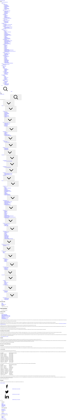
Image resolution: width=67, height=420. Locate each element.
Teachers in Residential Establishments (8, 238)
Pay (4, 30)
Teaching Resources (6, 217)
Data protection (6, 35)
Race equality (5, 53)
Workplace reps (6, 11)
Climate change (6, 42)
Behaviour (5, 45)
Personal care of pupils (6, 50)
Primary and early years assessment (8, 173)
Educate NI (5, 73)
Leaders (5, 57)
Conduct (5, 36)
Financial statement (6, 8)
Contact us (5, 9)
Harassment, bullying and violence (8, 40)
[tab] (34, 314)
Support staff (5, 59)
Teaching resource (6, 69)
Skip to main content (2, 0)
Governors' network (6, 84)
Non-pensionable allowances (5, 318)
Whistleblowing (6, 37)
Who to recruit (6, 81)
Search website (2, 99)
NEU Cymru (5, 19)
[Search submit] (15, 97)
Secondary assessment (6, 27)
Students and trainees (6, 56)
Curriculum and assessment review (8, 174)
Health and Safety (5, 39)
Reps (5, 76)
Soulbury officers (6, 237)
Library (4, 258)
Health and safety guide (7, 41)
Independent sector (6, 235)
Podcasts (4, 67)
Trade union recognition (7, 194)
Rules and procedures (6, 6)
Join (2, 85)
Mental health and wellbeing (7, 43)
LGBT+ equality (6, 225)
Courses (2, 63)
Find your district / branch (4, 413)
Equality (4, 52)
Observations (5, 46)
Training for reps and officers (6, 64)
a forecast (7, 336)
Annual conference (6, 5)
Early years (5, 58)
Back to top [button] (1, 400)
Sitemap (2, 417)
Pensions (5, 31)
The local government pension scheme (6, 316)
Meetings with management (7, 38)
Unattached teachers (6, 62)
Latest (2, 65)
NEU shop (3, 406)
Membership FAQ (6, 21)
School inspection (6, 33)
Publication (5, 68)
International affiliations (7, 17)
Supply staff (5, 233)
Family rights (5, 189)
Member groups (5, 55)
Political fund (5, 114)
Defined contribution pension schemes (6, 315)
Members (4, 20)
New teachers (5, 232)
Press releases (4, 251)
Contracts (5, 32)
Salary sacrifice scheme (4, 314)
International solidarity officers (7, 18)
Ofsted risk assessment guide (7, 25)
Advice (2, 29)
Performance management (7, 34)
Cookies (2, 416)
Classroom (4, 44)
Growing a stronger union (7, 10)
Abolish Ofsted (4, 166)
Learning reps (6, 12)
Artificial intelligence (6, 49)
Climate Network (6, 299)
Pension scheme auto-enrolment (5, 317)
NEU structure (6, 112)
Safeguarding (5, 47)
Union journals (4, 71)
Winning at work (6, 77)
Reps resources (6, 13)
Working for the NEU (6, 116)
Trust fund (5, 7)
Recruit (4, 80)
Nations (4, 140)
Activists (4, 75)
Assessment (4, 26)
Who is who (5, 4)
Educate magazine (6, 72)
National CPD (4, 245)
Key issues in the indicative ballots (8, 24)
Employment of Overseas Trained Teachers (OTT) (10, 51)
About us (3, 403)
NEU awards (5, 78)
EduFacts (5, 79)
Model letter (5, 261)
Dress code (5, 48)
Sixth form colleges (6, 60)
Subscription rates (6, 22)
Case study (5, 82)
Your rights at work (4, 304)
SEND (5, 212)
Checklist (5, 70)
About (2, 3)
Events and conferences (5, 284)
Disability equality (6, 54)
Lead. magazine (6, 74)
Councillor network (6, 83)
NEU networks (4, 297)
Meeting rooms (3, 405)
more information (3, 336)
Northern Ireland (3, 404)
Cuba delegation (6, 15)
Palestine (5, 16)
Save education (4, 160)
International (4, 14)
